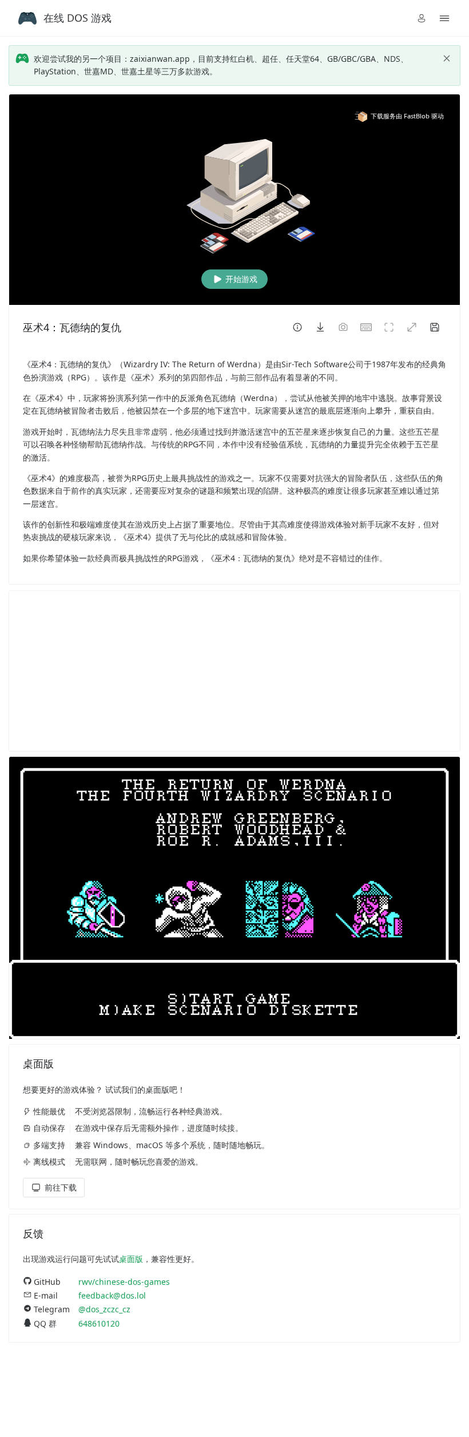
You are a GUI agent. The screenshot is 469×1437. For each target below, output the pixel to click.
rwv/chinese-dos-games (124, 1281)
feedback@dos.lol (112, 1295)
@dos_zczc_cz (104, 1309)
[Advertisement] (234, 671)
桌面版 (131, 1258)
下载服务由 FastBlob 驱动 (407, 116)
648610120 (99, 1323)
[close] (446, 58)
